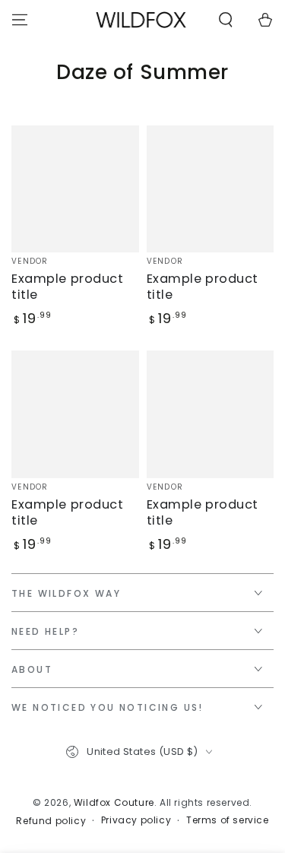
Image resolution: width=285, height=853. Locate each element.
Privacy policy (136, 820)
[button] (225, 20)
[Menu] (20, 20)
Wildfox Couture (114, 802)
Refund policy (51, 821)
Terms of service (227, 820)
